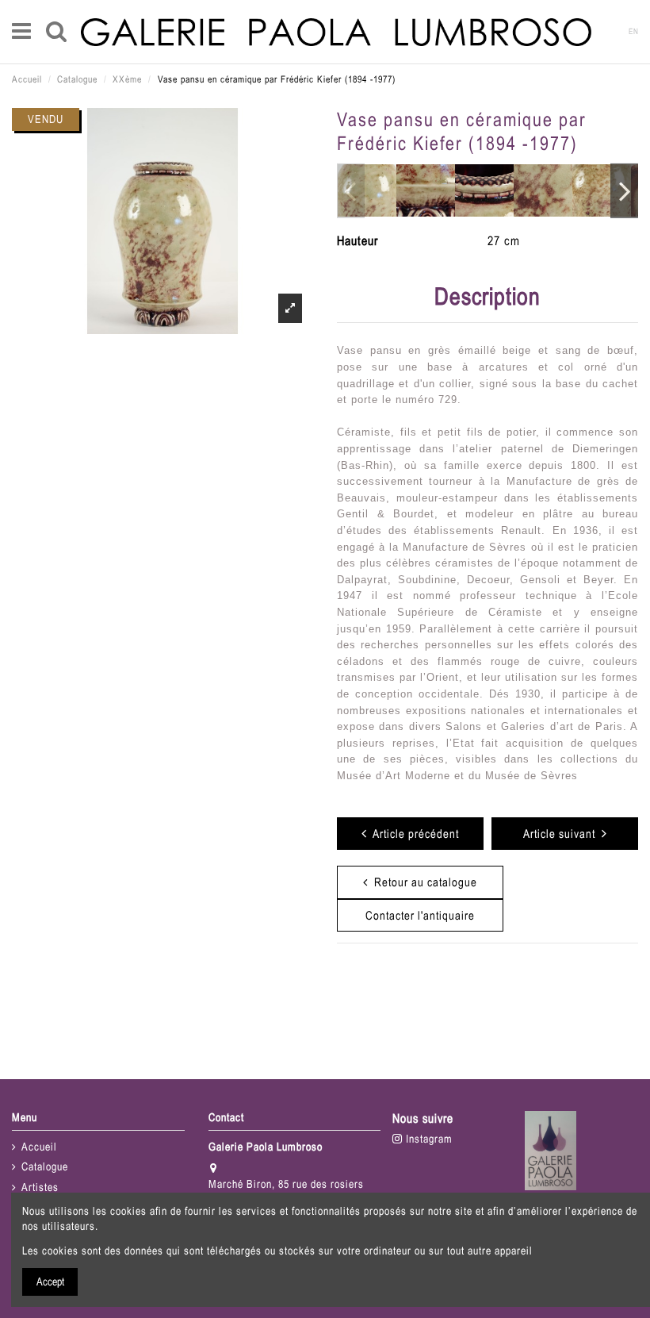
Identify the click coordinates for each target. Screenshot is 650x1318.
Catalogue (44, 1166)
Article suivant (562, 833)
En (634, 31)
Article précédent (413, 833)
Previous (351, 190)
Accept (50, 1281)
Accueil (39, 1146)
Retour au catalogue (422, 882)
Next (624, 190)
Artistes (40, 1187)
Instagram (428, 1138)
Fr (610, 31)
